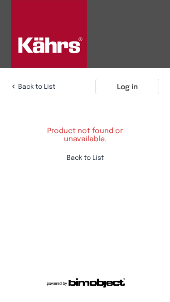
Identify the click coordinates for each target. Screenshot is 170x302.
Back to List (36, 86)
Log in (127, 86)
